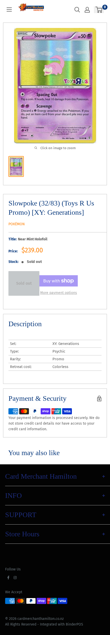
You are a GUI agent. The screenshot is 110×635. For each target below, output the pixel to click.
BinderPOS (74, 624)
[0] (99, 9)
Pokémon (16, 224)
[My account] (87, 10)
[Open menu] (9, 9)
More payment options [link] (58, 293)
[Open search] (77, 10)
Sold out (24, 283)
